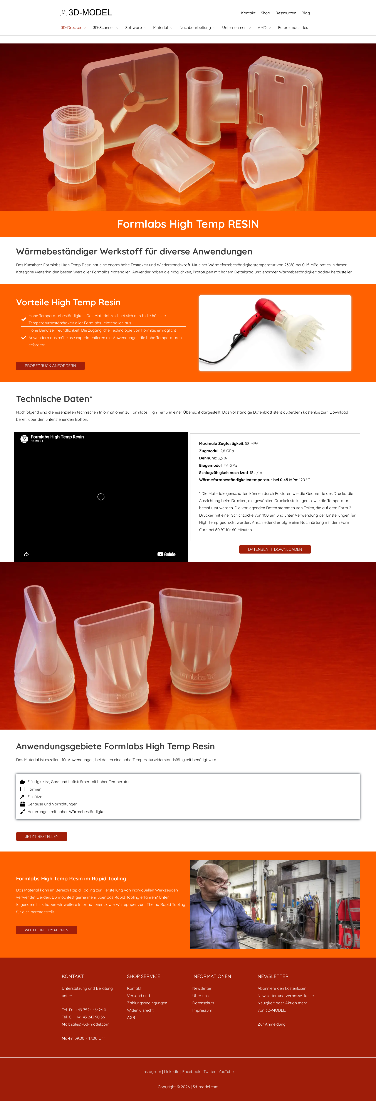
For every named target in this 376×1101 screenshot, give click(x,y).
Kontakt (248, 12)
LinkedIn (171, 1071)
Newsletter (202, 988)
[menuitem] (155, 988)
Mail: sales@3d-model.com (85, 1024)
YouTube (226, 1071)
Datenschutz (203, 1002)
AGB (131, 1017)
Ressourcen (285, 12)
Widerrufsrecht (140, 1010)
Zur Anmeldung (271, 1024)
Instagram (152, 1071)
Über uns (200, 995)
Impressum (202, 1010)
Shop (265, 12)
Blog (306, 12)
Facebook (191, 1071)
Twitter (209, 1071)
